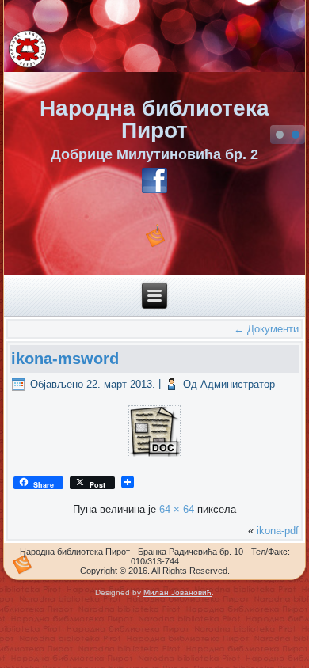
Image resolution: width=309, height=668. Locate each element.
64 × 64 (176, 509)
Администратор (237, 384)
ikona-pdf (278, 531)
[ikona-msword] (154, 457)
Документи (266, 329)
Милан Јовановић (177, 592)
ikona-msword (65, 358)
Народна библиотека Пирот (154, 119)
